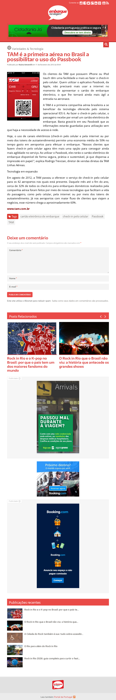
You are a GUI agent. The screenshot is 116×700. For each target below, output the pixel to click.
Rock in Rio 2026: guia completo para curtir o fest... (52, 658)
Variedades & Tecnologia (27, 49)
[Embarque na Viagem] (58, 18)
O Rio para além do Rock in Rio (40, 646)
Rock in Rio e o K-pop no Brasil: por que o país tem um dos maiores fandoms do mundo (30, 364)
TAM (11, 222)
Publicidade (13, 378)
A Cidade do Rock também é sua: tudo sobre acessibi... (53, 634)
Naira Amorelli (25, 64)
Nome (13, 278)
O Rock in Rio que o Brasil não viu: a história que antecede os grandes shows (84, 362)
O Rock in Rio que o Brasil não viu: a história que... (51, 621)
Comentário (16, 250)
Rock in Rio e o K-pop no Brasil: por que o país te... (51, 609)
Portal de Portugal (63, 697)
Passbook (97, 216)
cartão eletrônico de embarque (40, 216)
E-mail (13, 286)
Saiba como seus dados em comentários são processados (80, 300)
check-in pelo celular (75, 216)
